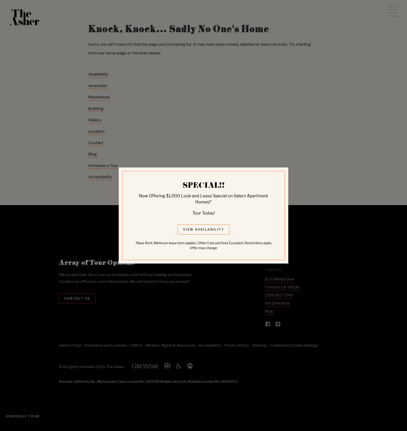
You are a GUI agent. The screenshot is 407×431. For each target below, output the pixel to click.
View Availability (203, 229)
